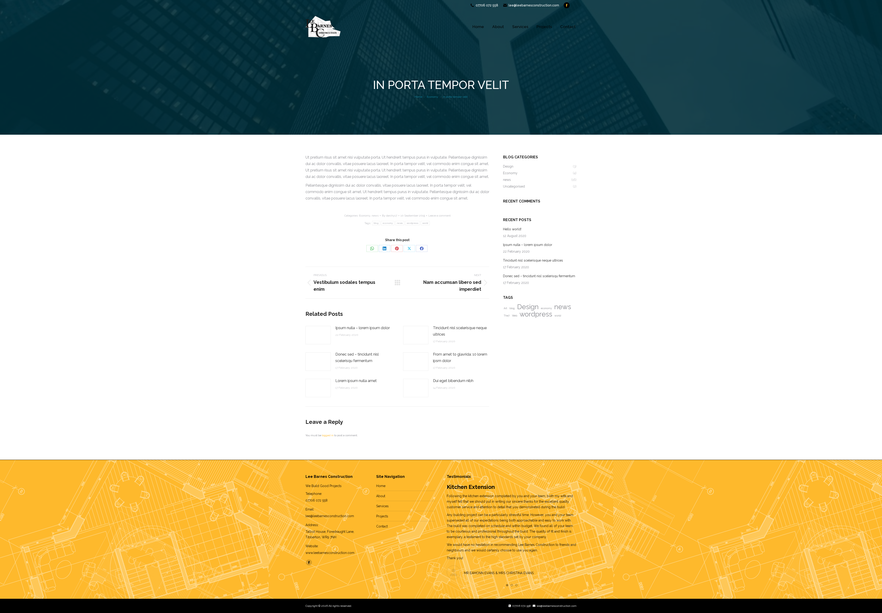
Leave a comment (439, 215)
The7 (507, 315)
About (380, 496)
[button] (507, 585)
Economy (364, 215)
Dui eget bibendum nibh (453, 381)
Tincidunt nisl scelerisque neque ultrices (460, 331)
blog (376, 223)
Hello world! (512, 229)
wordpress (412, 223)
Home (380, 486)
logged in (328, 435)
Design (528, 307)
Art (505, 308)
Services (382, 506)
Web (514, 315)
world (425, 223)
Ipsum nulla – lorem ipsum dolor (362, 328)
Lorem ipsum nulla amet (356, 381)
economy (388, 223)
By (389, 215)
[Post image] (318, 335)
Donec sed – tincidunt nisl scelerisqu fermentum (357, 357)
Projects (382, 516)
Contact (382, 526)
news (375, 215)
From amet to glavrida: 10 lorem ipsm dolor (460, 357)
